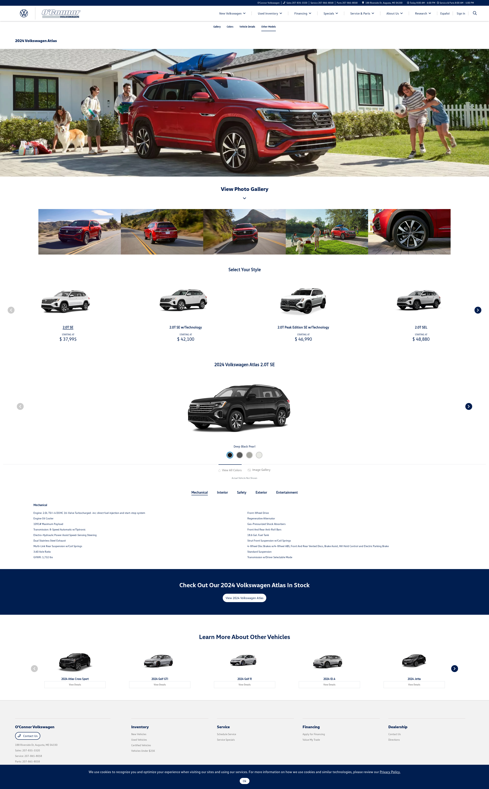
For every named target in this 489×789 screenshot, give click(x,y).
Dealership (397, 726)
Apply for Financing (314, 734)
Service (223, 726)
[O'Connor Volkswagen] (48, 13)
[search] (475, 13)
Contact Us (30, 736)
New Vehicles (138, 734)
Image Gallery (261, 470)
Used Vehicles (139, 739)
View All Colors (231, 470)
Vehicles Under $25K (143, 750)
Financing (311, 726)
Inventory (140, 726)
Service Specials (226, 739)
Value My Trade (311, 739)
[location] (363, 2)
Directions (394, 739)
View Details (75, 684)
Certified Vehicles (141, 745)
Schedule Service (226, 734)
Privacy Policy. (390, 772)
